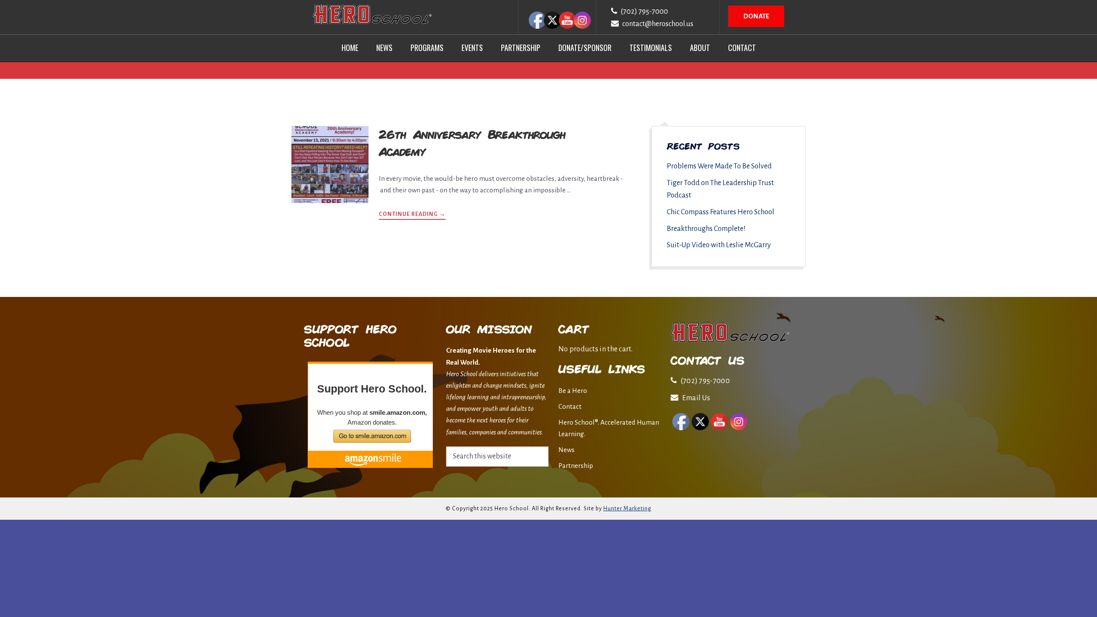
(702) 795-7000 (644, 11)
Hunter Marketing (627, 509)
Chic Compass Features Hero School (720, 212)
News (566, 449)
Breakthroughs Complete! (706, 229)
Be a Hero (572, 390)
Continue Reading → (412, 215)
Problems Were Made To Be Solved (719, 166)
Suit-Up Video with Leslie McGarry (719, 245)
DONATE (756, 16)
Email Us (696, 398)
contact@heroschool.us (657, 24)
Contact (569, 406)
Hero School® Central (372, 14)
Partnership (575, 465)
